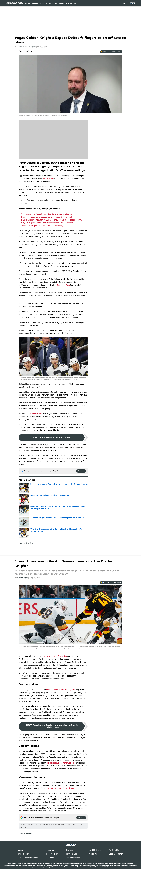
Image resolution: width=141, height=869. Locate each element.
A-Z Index (50, 858)
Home (21, 543)
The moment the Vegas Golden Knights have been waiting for (46, 214)
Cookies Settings (73, 858)
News (27, 3)
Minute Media (16, 863)
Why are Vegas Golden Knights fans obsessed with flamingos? (47, 223)
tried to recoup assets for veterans (61, 763)
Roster (61, 3)
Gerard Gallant (48, 178)
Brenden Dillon (36, 414)
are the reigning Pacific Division (54, 656)
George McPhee (63, 285)
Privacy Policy (52, 854)
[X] (124, 3)
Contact (69, 850)
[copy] (31, 51)
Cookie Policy (93, 854)
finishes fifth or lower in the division (59, 788)
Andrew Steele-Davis (26, 47)
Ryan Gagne (22, 578)
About (20, 850)
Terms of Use (71, 854)
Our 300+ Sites (94, 850)
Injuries (69, 3)
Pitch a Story (23, 854)
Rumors (35, 3)
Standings (53, 3)
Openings (50, 850)
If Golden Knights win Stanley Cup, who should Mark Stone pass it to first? (51, 220)
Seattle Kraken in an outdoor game (60, 689)
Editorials (29, 543)
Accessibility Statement (28, 858)
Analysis (29, 833)
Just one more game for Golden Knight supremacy (42, 226)
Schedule (43, 3)
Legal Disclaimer (116, 854)
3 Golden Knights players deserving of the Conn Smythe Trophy (47, 217)
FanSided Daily (115, 850)
